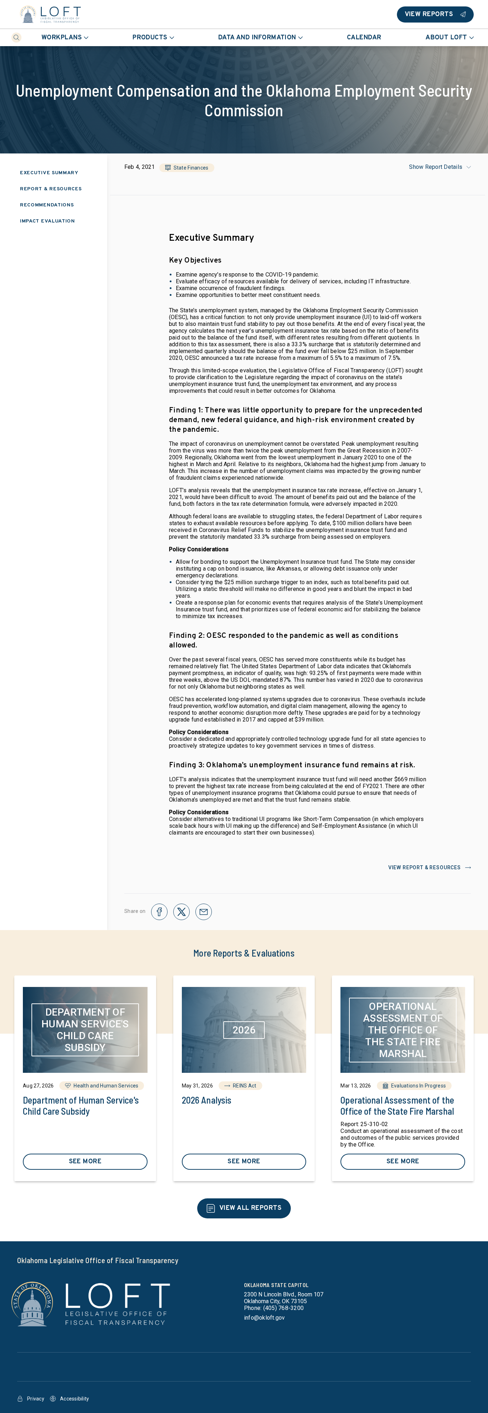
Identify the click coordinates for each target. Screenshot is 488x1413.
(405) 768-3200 (283, 1308)
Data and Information (257, 38)
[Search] (16, 37)
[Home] (50, 14)
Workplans (61, 38)
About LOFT (446, 38)
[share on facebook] (159, 912)
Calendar (364, 38)
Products (150, 38)
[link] (85, 1078)
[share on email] (203, 912)
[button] (186, 167)
